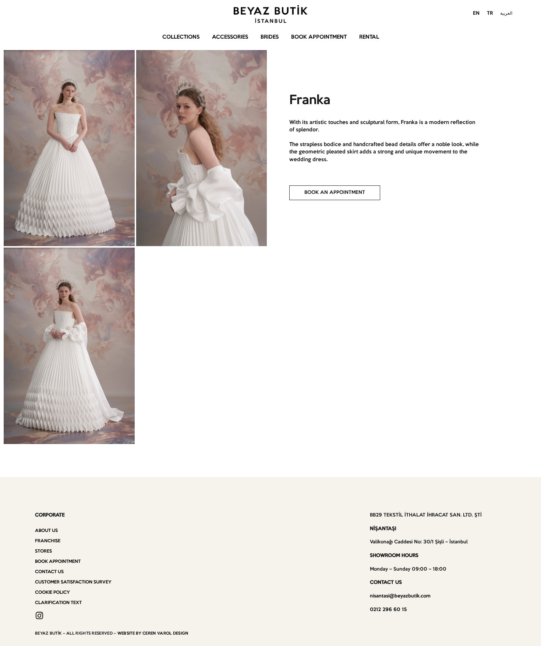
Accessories (230, 37)
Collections (180, 37)
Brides (270, 37)
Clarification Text (58, 602)
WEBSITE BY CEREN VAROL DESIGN (152, 633)
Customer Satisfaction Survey (73, 582)
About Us (46, 530)
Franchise (47, 541)
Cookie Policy (52, 592)
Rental (369, 37)
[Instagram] (39, 615)
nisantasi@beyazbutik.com (400, 596)
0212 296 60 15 (388, 610)
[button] (334, 192)
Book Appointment (319, 37)
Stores (43, 551)
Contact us (49, 571)
